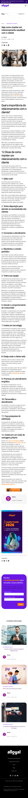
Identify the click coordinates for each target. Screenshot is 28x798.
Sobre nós (14, 771)
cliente (16, 96)
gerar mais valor (19, 442)
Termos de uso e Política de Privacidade (14, 780)
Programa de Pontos (14, 761)
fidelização (16, 373)
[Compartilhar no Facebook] (4, 45)
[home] (5, 5)
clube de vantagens (13, 441)
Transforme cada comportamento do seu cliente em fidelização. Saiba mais (12, 1)
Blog (14, 768)
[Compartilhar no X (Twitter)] (6, 45)
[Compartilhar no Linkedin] (8, 45)
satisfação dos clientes (8, 484)
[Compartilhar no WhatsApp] (2, 45)
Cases (14, 764)
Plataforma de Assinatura (14, 758)
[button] (25, 5)
